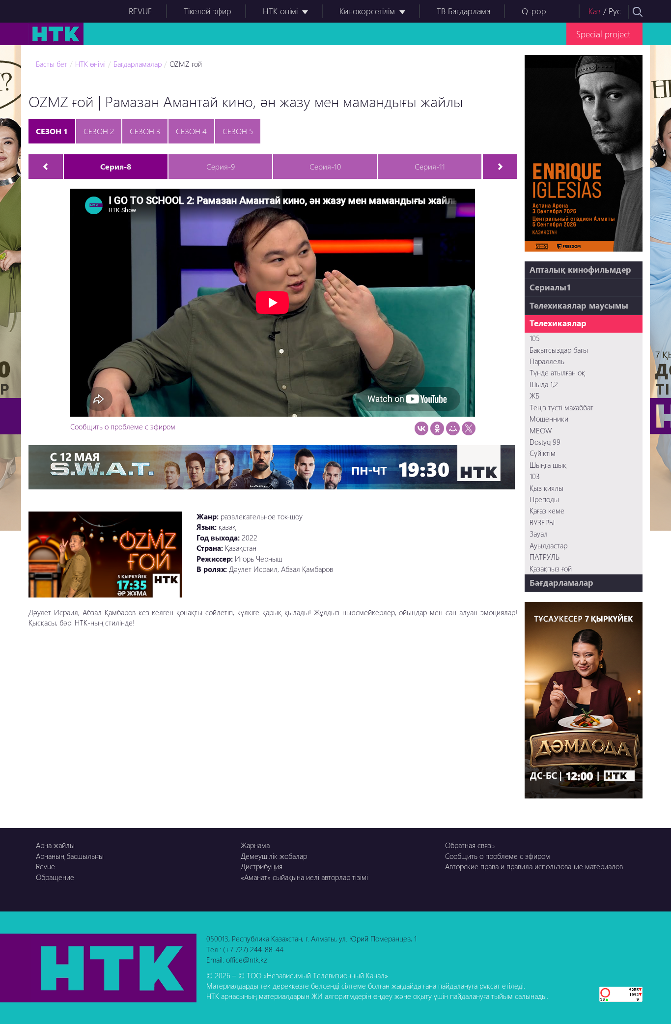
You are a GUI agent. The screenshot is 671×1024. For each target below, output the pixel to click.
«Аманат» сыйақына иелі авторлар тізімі (304, 877)
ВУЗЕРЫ (542, 522)
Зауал (539, 534)
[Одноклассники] (437, 428)
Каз (594, 11)
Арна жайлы (55, 845)
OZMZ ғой (185, 64)
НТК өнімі (280, 11)
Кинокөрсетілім (367, 11)
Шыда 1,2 (544, 384)
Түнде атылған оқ (557, 372)
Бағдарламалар (137, 64)
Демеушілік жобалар (274, 856)
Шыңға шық (548, 465)
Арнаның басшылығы (70, 856)
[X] (468, 428)
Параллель (547, 361)
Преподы (544, 499)
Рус (615, 11)
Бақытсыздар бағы (559, 350)
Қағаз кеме (547, 510)
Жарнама (255, 845)
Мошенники (549, 419)
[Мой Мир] (453, 428)
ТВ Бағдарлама (463, 11)
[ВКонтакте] (421, 428)
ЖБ (534, 395)
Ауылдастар (548, 545)
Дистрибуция (261, 866)
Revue (45, 866)
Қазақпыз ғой (551, 568)
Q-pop (534, 11)
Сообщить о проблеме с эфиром (122, 426)
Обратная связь (470, 845)
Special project (603, 34)
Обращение (55, 877)
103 (535, 476)
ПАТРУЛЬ (544, 557)
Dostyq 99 (545, 442)
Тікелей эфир (207, 11)
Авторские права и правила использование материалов (534, 866)
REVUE (140, 11)
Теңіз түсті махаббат (561, 407)
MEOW (541, 430)
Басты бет (51, 64)
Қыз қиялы (546, 488)
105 (535, 338)
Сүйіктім (543, 453)
